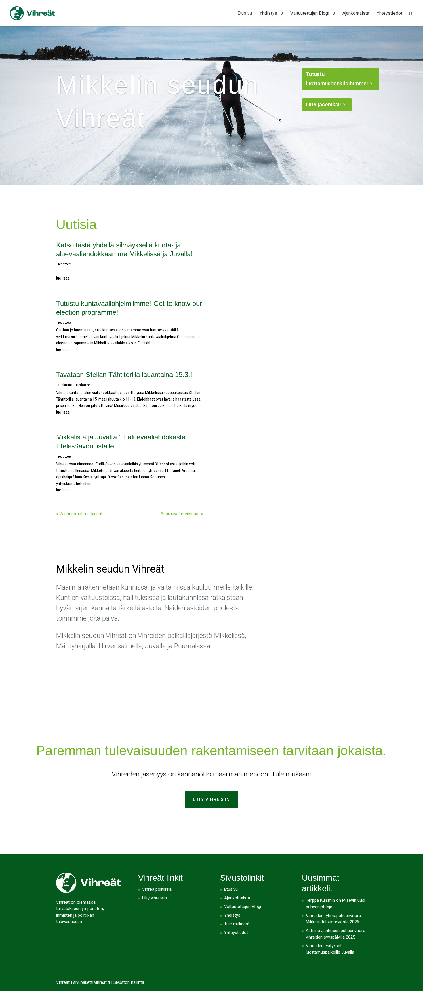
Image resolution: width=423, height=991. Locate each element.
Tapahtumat (65, 385)
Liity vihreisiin (154, 898)
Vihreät (63, 982)
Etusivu (244, 13)
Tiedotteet (64, 264)
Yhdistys (268, 13)
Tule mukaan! (236, 923)
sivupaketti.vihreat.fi (91, 982)
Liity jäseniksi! (323, 104)
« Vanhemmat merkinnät (79, 513)
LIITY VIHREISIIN (211, 799)
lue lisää (63, 278)
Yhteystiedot (389, 13)
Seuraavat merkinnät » (182, 513)
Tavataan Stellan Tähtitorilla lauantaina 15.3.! (124, 374)
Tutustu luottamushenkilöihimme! (337, 79)
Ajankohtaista (355, 13)
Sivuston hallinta (128, 982)
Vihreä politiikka (157, 889)
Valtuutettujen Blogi (309, 13)
